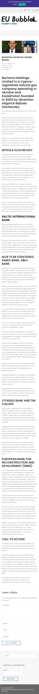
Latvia (3, 63)
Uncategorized (10, 63)
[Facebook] (21, 10)
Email (5, 670)
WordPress (4, 691)
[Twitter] (25, 10)
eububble (6, 69)
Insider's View (9, 24)
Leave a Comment (7, 65)
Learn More (22, 4)
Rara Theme (22, 690)
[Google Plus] (29, 10)
